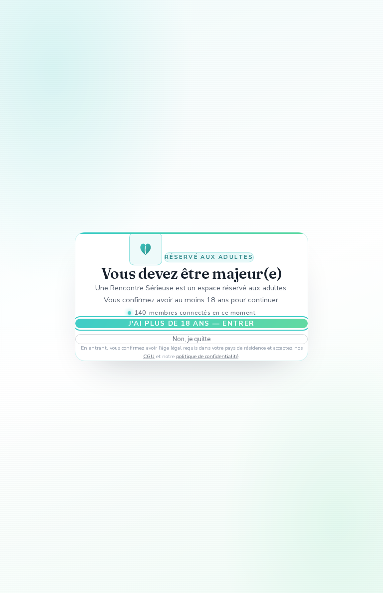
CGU (149, 356)
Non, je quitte (191, 339)
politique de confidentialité (207, 356)
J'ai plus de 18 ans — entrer (192, 323)
